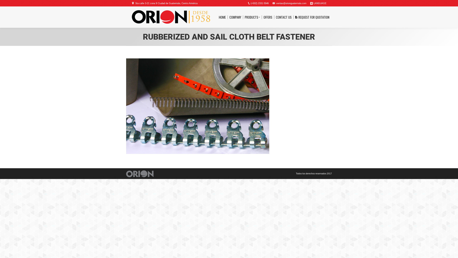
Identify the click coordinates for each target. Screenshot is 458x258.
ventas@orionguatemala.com (291, 3)
